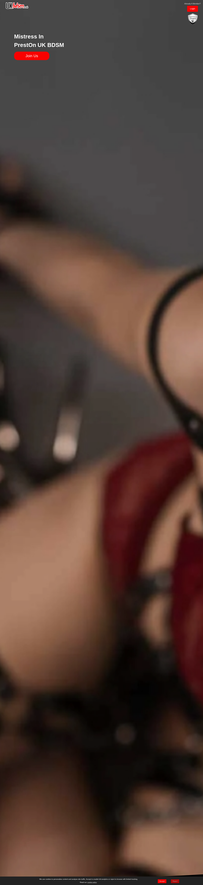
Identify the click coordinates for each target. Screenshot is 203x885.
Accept (162, 881)
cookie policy (92, 882)
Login (192, 9)
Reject (175, 881)
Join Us (31, 56)
